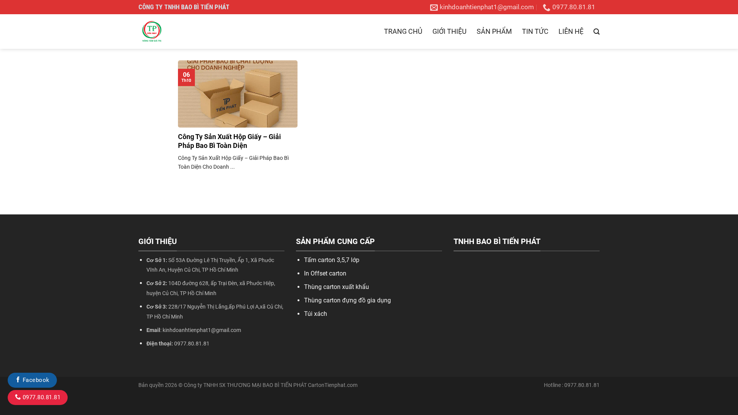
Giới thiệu (449, 31)
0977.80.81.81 (40, 397)
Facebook (35, 380)
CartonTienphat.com (332, 385)
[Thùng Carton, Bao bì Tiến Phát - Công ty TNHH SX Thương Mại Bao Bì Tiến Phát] (176, 31)
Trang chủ (403, 31)
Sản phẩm (494, 31)
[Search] (596, 31)
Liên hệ (570, 31)
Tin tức (535, 31)
